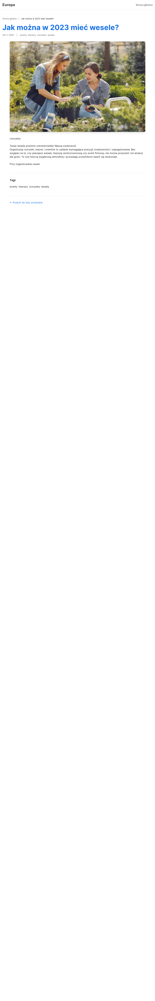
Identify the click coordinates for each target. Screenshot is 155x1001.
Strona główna (144, 4)
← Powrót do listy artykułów (26, 202)
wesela (51, 35)
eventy (23, 35)
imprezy (32, 35)
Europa (8, 5)
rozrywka (41, 35)
